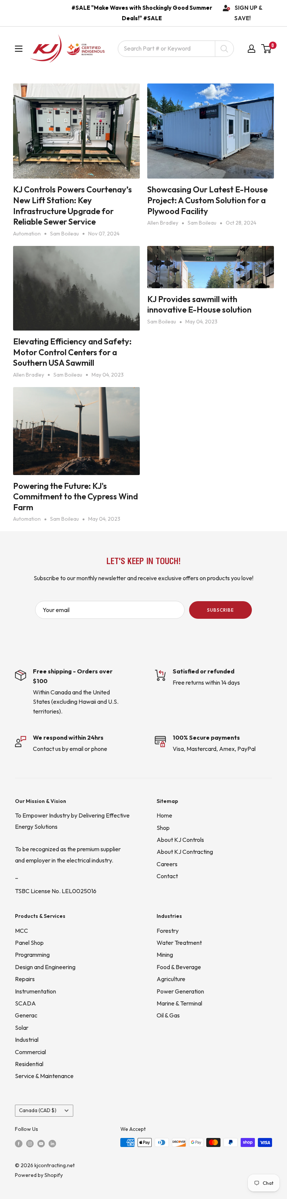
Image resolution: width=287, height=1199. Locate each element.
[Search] (224, 49)
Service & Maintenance (44, 1076)
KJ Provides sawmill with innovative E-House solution (199, 304)
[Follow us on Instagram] (30, 1143)
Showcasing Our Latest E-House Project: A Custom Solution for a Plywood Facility (207, 200)
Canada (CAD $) (37, 1110)
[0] (266, 48)
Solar (21, 1027)
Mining (165, 954)
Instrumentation (35, 991)
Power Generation (180, 991)
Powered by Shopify (39, 1175)
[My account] (251, 49)
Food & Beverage (179, 967)
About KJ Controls (180, 839)
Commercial (30, 1052)
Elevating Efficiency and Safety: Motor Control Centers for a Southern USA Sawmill (72, 352)
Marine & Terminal (179, 1003)
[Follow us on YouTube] (41, 1143)
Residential (29, 1064)
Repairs (25, 979)
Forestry (168, 930)
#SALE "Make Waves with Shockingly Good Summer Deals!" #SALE (141, 13)
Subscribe (220, 610)
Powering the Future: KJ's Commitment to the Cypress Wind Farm (75, 496)
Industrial (26, 1039)
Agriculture (171, 979)
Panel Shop (29, 942)
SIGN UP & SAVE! (248, 13)
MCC (21, 930)
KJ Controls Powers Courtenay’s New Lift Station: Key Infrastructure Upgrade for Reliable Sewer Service (72, 205)
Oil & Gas (168, 1015)
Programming (32, 954)
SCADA (25, 1003)
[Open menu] (18, 49)
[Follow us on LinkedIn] (52, 1143)
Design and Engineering (45, 967)
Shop (163, 827)
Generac (26, 1015)
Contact (167, 876)
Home (164, 815)
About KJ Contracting (185, 851)
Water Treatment (179, 942)
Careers (167, 864)
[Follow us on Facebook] (18, 1143)
